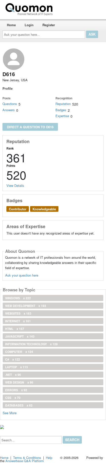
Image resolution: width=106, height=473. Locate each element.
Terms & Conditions (27, 457)
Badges (60, 110)
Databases (19, 405)
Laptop (16, 367)
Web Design (19, 382)
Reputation (63, 103)
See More (10, 412)
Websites (18, 313)
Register (48, 24)
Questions (9, 103)
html (14, 328)
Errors (16, 390)
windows (18, 298)
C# (12, 359)
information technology (31, 344)
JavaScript (20, 336)
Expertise (62, 115)
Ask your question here (21, 275)
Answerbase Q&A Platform (24, 460)
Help (49, 457)
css (12, 397)
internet (18, 321)
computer (19, 351)
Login (29, 24)
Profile (7, 88)
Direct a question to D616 (30, 127)
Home (11, 24)
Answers (8, 110)
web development (25, 305)
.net (13, 374)
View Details (15, 185)
